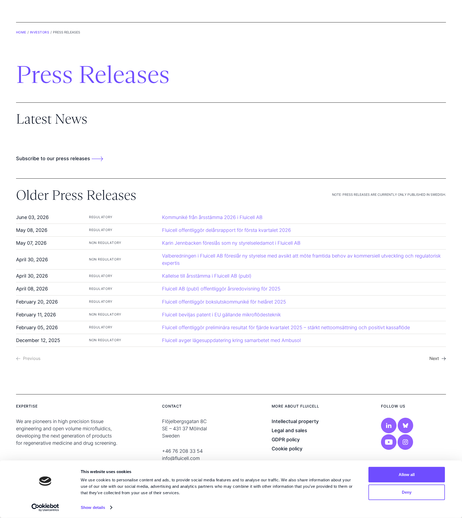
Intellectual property (295, 421)
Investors (39, 32)
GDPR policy (286, 439)
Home (21, 32)
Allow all (407, 474)
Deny (406, 492)
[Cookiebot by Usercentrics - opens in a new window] (45, 508)
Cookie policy (287, 448)
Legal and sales (289, 430)
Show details (93, 507)
